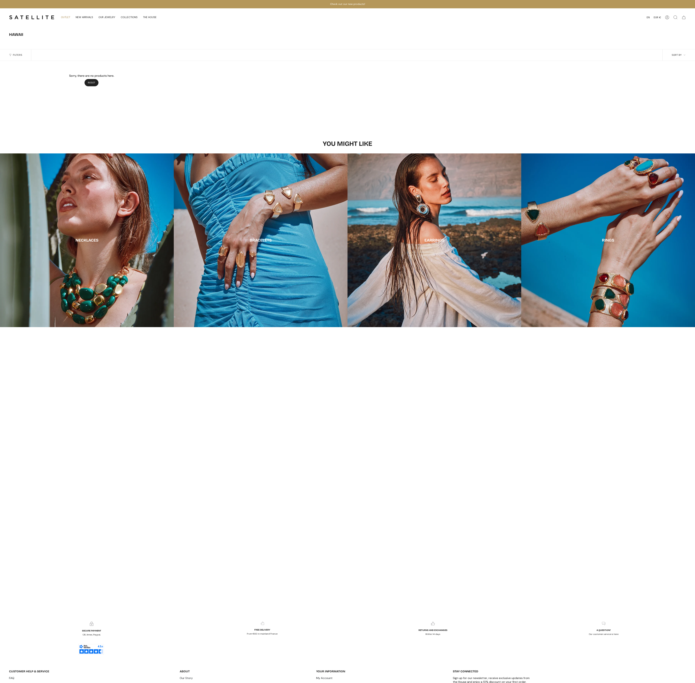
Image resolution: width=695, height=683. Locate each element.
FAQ (11, 678)
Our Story (186, 678)
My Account (324, 678)
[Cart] (684, 17)
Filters (17, 54)
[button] (84, 17)
